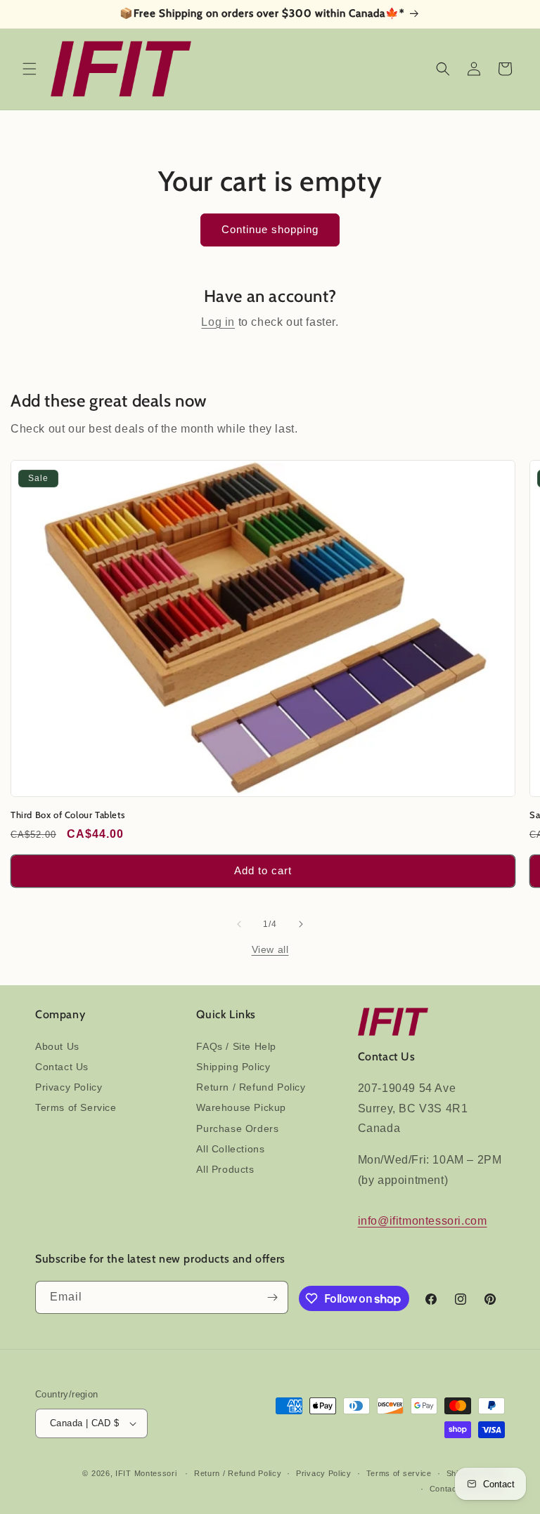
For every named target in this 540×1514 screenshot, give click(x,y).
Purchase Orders (237, 1128)
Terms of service (399, 1473)
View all (270, 949)
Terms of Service (76, 1107)
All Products (225, 1169)
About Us (57, 1046)
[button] (29, 68)
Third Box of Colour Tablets (67, 814)
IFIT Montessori (146, 1473)
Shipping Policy (233, 1066)
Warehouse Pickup (241, 1107)
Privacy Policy (68, 1087)
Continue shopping (270, 229)
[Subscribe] (272, 1297)
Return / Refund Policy (250, 1087)
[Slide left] (239, 924)
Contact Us (62, 1066)
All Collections (230, 1148)
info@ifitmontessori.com (422, 1221)
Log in (218, 322)
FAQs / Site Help (236, 1046)
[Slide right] (300, 924)
